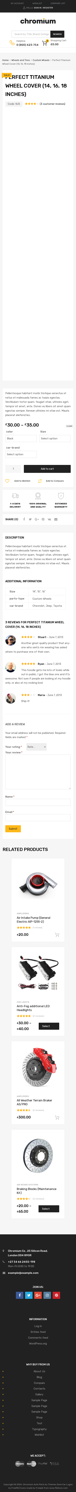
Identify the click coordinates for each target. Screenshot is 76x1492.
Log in (38, 1326)
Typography (39, 1429)
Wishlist (39, 1434)
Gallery (39, 1394)
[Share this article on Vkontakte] (49, 519)
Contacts (39, 1388)
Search (57, 34)
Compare (39, 1383)
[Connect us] (19, 1295)
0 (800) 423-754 (25, 44)
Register (48, 8)
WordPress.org (38, 1343)
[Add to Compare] (58, 870)
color (9, 431)
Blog (39, 1377)
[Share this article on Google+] (36, 519)
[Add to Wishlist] (58, 865)
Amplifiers (23, 913)
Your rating (13, 746)
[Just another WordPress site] (38, 22)
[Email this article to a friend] (55, 519)
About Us (39, 1371)
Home (5, 60)
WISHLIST (37, 3)
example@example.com (23, 1273)
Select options (46, 1027)
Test (39, 1423)
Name (9, 796)
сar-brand (13, 447)
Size (43, 431)
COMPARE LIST (58, 3)
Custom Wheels (41, 60)
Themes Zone (55, 1484)
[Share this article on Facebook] (23, 519)
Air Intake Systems (27, 1184)
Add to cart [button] (57, 935)
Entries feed (38, 1332)
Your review (13, 752)
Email (9, 812)
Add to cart (47, 468)
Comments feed (38, 1337)
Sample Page (39, 1400)
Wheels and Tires (20, 60)
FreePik (15, 1488)
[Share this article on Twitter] (30, 519)
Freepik (39, 1488)
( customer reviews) (52, 103)
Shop (39, 1417)
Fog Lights (23, 1002)
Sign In (37, 8)
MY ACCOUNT (17, 3)
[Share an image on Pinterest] (42, 519)
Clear (69, 426)
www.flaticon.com (58, 1488)
